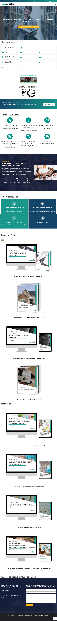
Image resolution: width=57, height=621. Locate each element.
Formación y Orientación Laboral (29, 47)
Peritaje (44, 56)
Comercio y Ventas (27, 52)
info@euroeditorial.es (45, 1)
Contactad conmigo (49, 104)
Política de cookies (28, 615)
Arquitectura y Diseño (10, 52)
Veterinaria (7, 66)
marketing (25, 66)
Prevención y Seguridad (28, 62)
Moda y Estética (45, 52)
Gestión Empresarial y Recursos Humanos (47, 47)
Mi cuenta (52, 1)
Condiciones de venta (38, 615)
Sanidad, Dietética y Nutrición (9, 57)
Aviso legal (10, 615)
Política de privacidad (18, 615)
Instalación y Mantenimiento (8, 62)
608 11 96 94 (37, 1)
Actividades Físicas (9, 47)
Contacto (46, 615)
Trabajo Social (26, 56)
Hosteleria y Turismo (46, 62)
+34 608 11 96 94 (5, 590)
